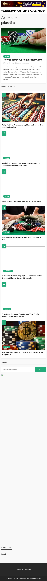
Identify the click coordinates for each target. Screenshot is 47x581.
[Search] (44, 11)
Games (7, 158)
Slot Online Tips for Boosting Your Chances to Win (21, 239)
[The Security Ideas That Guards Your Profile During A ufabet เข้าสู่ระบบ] (23, 297)
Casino (7, 120)
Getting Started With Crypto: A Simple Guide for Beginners (22, 353)
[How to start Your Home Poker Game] (23, 40)
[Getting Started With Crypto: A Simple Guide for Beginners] (23, 335)
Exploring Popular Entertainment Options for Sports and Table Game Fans (21, 164)
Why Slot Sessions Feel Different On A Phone (21, 201)
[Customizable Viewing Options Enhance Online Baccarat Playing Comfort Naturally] (23, 258)
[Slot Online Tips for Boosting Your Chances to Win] (23, 220)
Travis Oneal (10, 63)
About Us (28, 569)
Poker (7, 56)
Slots (7, 196)
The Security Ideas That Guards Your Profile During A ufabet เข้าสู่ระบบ (20, 315)
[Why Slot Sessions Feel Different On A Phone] (23, 184)
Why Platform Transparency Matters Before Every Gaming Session (23, 126)
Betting (7, 309)
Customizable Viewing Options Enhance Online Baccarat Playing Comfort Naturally (22, 277)
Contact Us (19, 569)
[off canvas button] (2, 11)
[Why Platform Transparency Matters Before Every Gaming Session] (23, 107)
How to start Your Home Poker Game (22, 60)
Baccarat (8, 270)
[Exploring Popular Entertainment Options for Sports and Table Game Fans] (23, 146)
